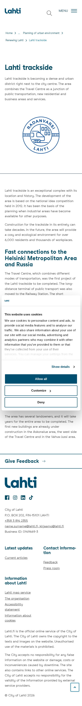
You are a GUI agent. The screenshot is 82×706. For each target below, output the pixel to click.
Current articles (16, 558)
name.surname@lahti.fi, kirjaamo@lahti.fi (34, 526)
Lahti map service (18, 592)
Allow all (41, 379)
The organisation (17, 598)
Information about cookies (18, 618)
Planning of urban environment (41, 33)
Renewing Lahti (14, 40)
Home (9, 33)
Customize (38, 390)
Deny (41, 402)
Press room (51, 568)
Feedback (50, 562)
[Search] (49, 13)
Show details (61, 366)
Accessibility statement (14, 606)
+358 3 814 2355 (16, 521)
